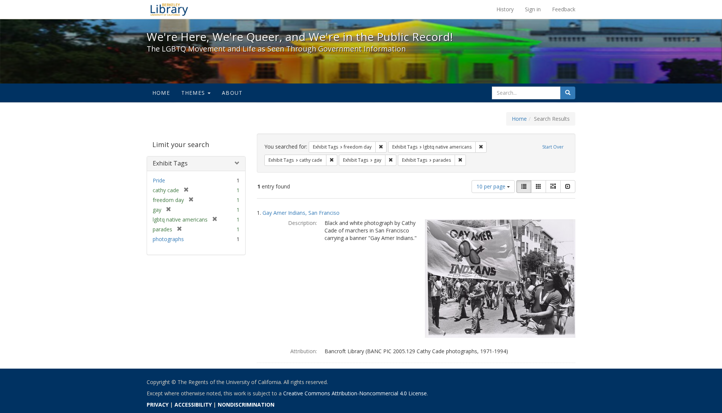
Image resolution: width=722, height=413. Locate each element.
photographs (168, 239)
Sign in (533, 9)
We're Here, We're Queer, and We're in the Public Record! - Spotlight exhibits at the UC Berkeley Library (169, 9)
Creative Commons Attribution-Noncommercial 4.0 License (355, 393)
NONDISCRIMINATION (246, 404)
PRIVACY (157, 404)
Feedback (563, 9)
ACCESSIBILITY (193, 404)
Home (161, 92)
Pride (159, 180)
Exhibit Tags (170, 163)
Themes (194, 92)
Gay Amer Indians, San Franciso (301, 212)
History (505, 9)
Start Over (553, 147)
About (232, 92)
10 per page (491, 186)
